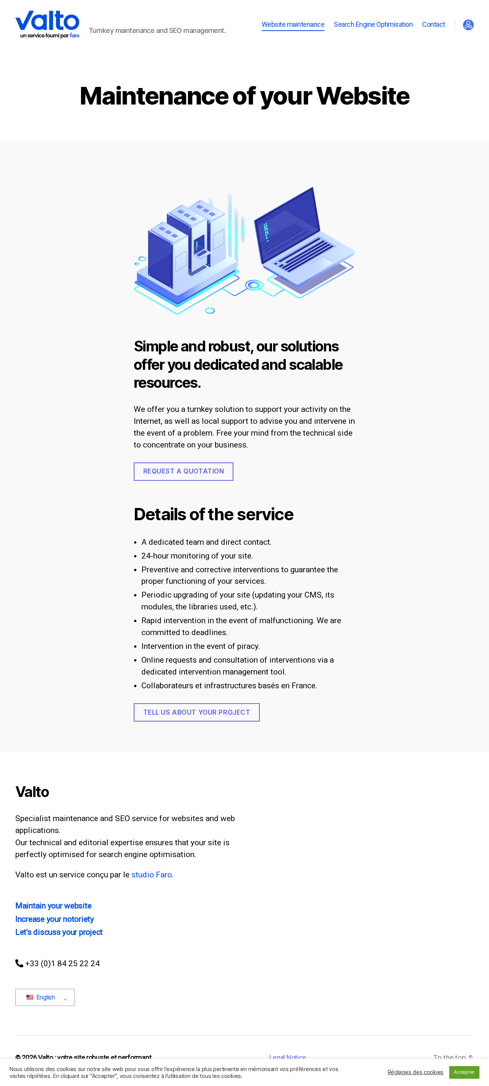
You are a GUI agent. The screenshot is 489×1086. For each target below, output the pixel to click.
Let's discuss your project (59, 932)
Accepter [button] (464, 1072)
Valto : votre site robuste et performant (94, 1057)
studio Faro (151, 874)
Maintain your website (53, 905)
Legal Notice (287, 1057)
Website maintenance (293, 24)
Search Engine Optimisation (373, 24)
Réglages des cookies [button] (416, 1072)
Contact (433, 24)
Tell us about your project (197, 712)
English (44, 997)
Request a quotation (183, 471)
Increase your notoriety (54, 919)
